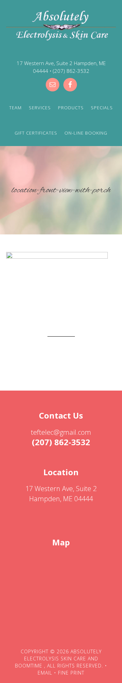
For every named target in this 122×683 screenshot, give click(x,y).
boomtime (28, 665)
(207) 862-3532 (71, 70)
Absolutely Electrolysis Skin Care (61, 26)
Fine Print (71, 673)
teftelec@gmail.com (61, 432)
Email (45, 673)
